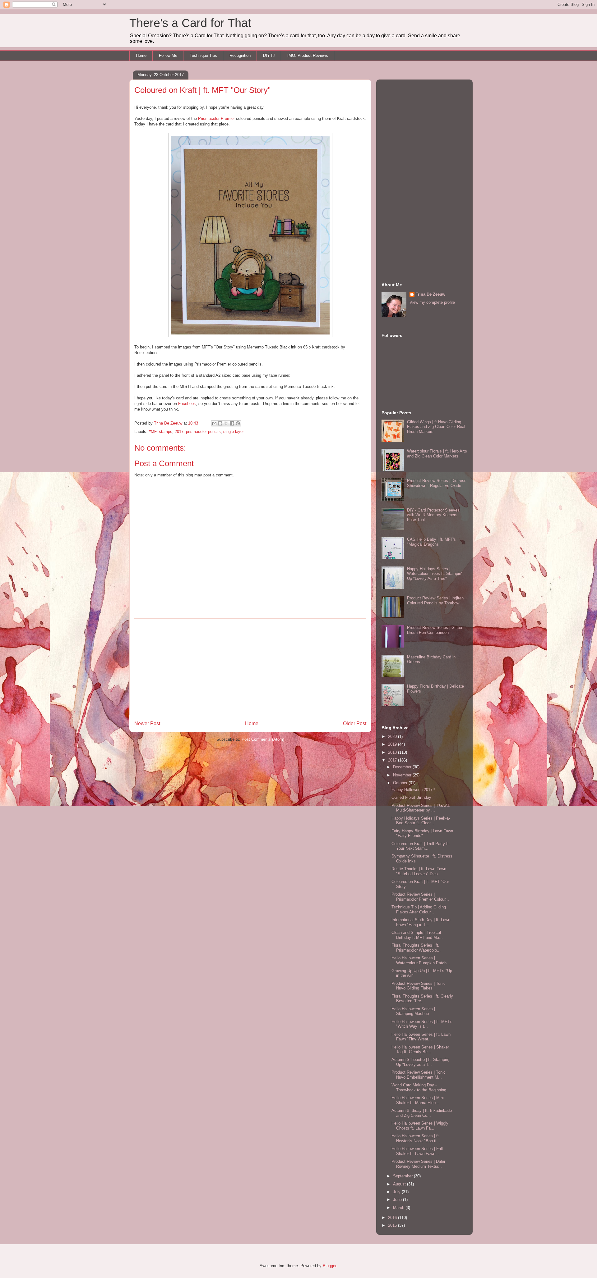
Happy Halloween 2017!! (413, 789)
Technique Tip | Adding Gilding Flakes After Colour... (418, 909)
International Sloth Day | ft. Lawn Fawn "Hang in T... (420, 922)
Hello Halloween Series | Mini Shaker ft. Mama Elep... (417, 1100)
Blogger (329, 1265)
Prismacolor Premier (216, 118)
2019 (393, 744)
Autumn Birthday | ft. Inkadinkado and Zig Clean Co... (421, 1113)
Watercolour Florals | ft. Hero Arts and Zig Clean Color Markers (437, 453)
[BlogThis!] (220, 423)
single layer (233, 431)
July (397, 1191)
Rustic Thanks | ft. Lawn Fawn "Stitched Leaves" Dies (418, 871)
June (398, 1199)
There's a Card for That (190, 23)
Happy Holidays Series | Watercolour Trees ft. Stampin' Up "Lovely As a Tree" (434, 573)
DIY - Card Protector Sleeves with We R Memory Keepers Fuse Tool (433, 515)
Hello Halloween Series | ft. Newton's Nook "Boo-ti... (415, 1138)
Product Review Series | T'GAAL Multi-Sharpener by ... (420, 808)
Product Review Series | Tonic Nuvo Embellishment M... (418, 1075)
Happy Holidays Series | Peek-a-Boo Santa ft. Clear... (420, 820)
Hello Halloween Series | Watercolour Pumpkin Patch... (420, 960)
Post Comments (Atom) (263, 739)
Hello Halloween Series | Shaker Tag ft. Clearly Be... (420, 1049)
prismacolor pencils (203, 431)
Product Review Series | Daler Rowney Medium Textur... (418, 1164)
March (399, 1207)
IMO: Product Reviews (307, 55)
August (400, 1184)
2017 (179, 431)
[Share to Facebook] (232, 423)
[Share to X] (226, 423)
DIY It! (269, 55)
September (403, 1176)
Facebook (187, 403)
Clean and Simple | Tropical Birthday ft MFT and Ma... (417, 935)
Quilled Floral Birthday (411, 797)
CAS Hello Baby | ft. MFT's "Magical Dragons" (431, 542)
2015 (393, 1225)
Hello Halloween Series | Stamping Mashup (413, 1011)
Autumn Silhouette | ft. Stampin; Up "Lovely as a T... (420, 1062)
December (403, 767)
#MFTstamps (160, 431)
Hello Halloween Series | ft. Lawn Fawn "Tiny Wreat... (421, 1037)
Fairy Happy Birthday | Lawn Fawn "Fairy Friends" (422, 833)
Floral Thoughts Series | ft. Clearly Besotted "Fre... (422, 998)
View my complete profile (432, 302)
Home (141, 55)
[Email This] (214, 423)
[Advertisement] (250, 666)
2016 (393, 1217)
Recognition (240, 55)
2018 (393, 752)
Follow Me (168, 55)
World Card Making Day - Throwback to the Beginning (418, 1087)
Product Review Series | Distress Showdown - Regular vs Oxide (436, 483)
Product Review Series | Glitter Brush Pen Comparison (434, 630)
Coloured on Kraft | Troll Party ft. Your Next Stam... (420, 846)
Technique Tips (203, 55)
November (403, 775)
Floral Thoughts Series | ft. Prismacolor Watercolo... (416, 948)
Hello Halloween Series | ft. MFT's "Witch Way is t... (421, 1024)
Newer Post (147, 723)
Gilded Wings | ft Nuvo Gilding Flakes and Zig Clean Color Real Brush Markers (436, 427)
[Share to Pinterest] (238, 423)
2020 (393, 736)
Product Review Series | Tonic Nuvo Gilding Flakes (418, 986)
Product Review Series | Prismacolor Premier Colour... (420, 897)
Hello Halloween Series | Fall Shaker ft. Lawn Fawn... (417, 1151)
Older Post (354, 723)
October (401, 782)
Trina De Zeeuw (430, 294)
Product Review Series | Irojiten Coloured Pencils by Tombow (435, 600)
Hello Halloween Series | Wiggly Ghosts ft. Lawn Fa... (419, 1125)
